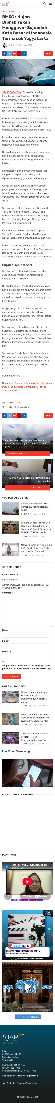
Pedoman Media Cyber (27, 1083)
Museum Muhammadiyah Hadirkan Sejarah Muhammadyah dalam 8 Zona (34, 697)
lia (12, 45)
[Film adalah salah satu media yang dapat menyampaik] (27, 935)
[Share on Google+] (14, 53)
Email (5, 641)
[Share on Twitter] (9, 53)
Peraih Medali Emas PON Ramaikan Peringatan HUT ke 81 (35, 506)
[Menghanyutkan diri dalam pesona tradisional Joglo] (27, 987)
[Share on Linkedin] (24, 53)
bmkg (10, 407)
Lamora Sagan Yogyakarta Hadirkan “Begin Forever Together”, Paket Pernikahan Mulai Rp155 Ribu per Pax (36, 527)
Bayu (26, 514)
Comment (7, 593)
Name (6, 630)
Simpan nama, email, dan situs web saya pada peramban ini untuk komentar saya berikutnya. (27, 667)
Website (6, 651)
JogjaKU (6, 12)
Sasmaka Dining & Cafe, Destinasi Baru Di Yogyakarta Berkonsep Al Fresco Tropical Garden (27, 387)
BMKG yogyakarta (22, 407)
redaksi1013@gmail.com (27, 1076)
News (13, 12)
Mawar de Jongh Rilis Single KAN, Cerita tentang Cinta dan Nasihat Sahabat (36, 548)
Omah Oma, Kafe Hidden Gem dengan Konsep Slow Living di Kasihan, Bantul (35, 717)
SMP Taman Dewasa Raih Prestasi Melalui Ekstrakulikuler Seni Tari (35, 736)
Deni (26, 536)
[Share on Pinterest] (19, 53)
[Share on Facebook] (4, 53)
